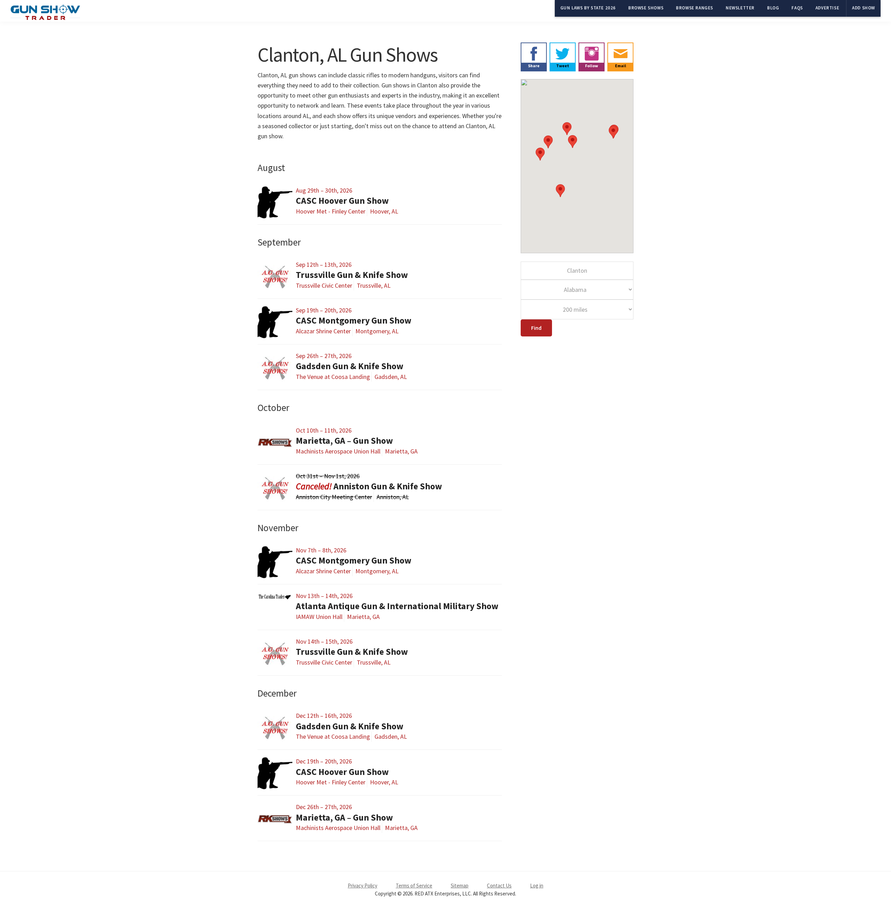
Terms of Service (414, 885)
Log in (536, 885)
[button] (548, 141)
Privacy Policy (362, 885)
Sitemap (459, 885)
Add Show (863, 8)
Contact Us (499, 885)
